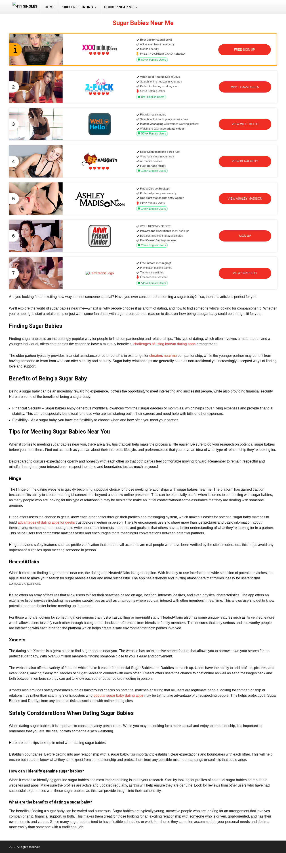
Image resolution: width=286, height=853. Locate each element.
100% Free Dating (77, 7)
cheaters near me (163, 355)
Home (50, 7)
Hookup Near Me (119, 7)
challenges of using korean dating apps (164, 344)
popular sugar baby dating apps (118, 695)
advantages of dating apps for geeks (46, 522)
